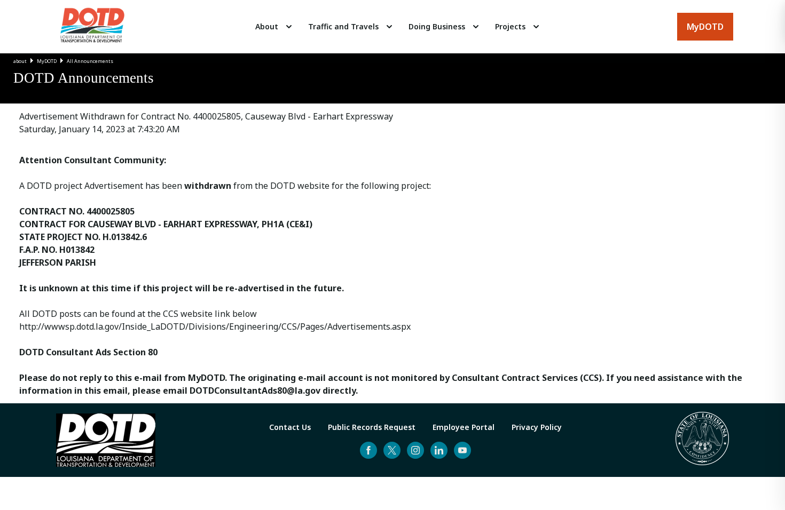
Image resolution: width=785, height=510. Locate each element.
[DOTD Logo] (92, 26)
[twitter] (392, 450)
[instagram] (415, 450)
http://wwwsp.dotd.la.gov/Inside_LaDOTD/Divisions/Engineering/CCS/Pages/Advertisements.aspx (215, 326)
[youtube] (462, 450)
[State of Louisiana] (702, 440)
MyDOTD (47, 61)
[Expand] (289, 26)
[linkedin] (439, 450)
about (20, 61)
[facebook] (368, 450)
